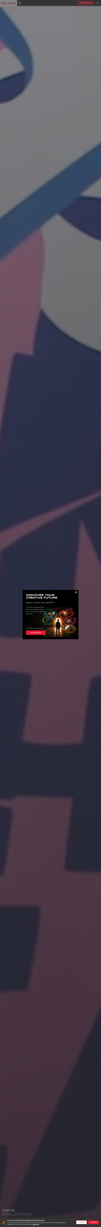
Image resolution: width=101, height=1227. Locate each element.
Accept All (93, 1222)
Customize (81, 1222)
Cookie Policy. (35, 1224)
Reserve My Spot (35, 632)
